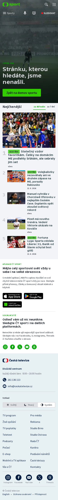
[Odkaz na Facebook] (12, 346)
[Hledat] (46, 4)
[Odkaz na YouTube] (27, 346)
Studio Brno (36, 428)
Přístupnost (40, 494)
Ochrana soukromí (22, 494)
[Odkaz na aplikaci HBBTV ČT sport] (12, 304)
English (6, 494)
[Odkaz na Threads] (34, 346)
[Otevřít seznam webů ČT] (54, 4)
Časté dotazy (37, 460)
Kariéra (34, 447)
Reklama (35, 421)
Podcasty (8, 441)
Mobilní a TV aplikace (14, 460)
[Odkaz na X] (19, 346)
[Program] (34, 13)
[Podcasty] (24, 13)
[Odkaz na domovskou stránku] (16, 4)
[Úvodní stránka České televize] (16, 360)
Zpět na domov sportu (21, 93)
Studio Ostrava (38, 434)
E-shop (6, 454)
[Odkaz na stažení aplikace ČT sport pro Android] (33, 296)
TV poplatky (9, 428)
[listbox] (29, 405)
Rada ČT (34, 441)
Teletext (7, 434)
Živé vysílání (9, 421)
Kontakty (35, 466)
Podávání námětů (40, 454)
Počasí (6, 447)
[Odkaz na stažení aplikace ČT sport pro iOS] (12, 296)
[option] (11, 405)
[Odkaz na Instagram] (5, 346)
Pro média (36, 415)
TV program (9, 415)
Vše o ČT (7, 466)
